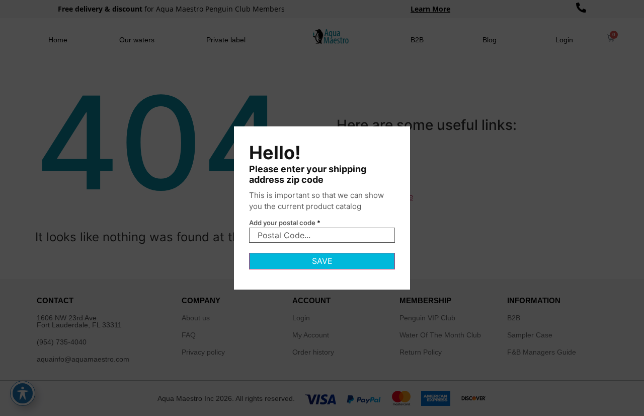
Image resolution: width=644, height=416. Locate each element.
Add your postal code (284, 223)
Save (322, 261)
